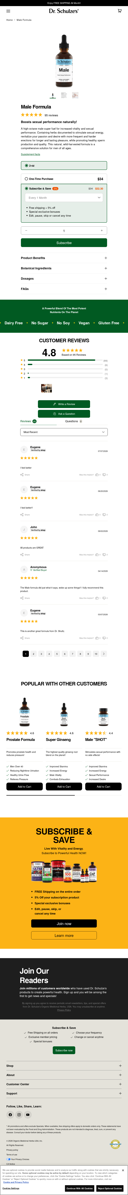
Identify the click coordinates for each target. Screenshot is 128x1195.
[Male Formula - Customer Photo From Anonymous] (46, 388)
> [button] (104, 654)
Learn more (64, 935)
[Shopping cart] (120, 11)
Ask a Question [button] (66, 414)
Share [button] (21, 474)
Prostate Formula (20, 739)
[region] (64, 1180)
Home (9, 20)
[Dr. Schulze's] (64, 11)
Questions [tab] (71, 421)
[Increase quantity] (103, 230)
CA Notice (10, 1164)
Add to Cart (24, 786)
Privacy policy (12, 1149)
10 (96, 653)
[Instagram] (19, 1115)
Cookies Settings (10, 1188)
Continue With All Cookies (80, 1188)
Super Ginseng (58, 739)
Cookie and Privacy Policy (16, 1182)
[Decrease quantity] (24, 230)
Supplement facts (30, 154)
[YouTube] (28, 1115)
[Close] (123, 1170)
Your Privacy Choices (20, 1159)
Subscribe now (64, 1050)
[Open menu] (8, 10)
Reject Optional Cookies (110, 1188)
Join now (64, 923)
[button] (98, 474)
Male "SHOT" (96, 739)
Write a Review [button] (66, 404)
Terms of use (11, 1154)
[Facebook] (10, 1115)
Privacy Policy (64, 1010)
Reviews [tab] (25, 421)
